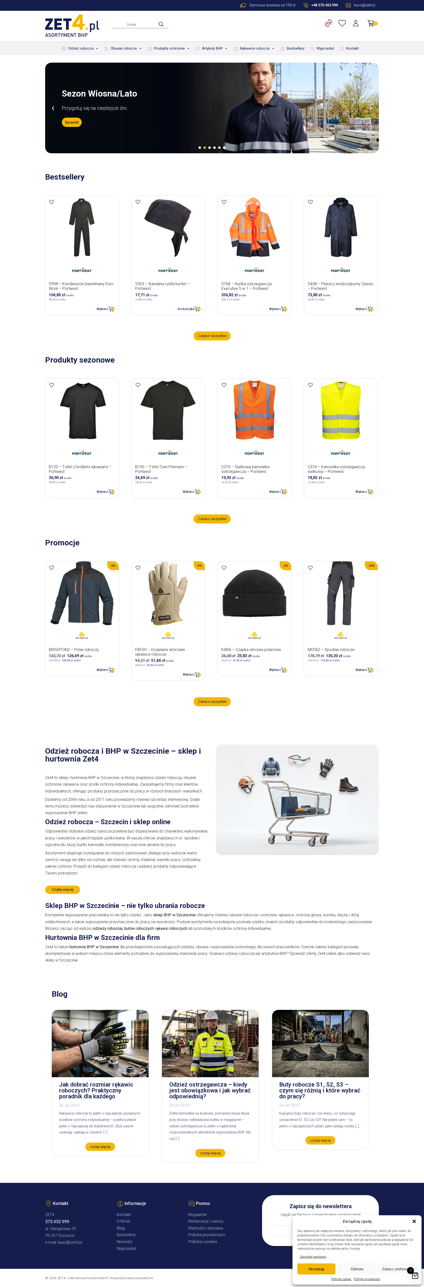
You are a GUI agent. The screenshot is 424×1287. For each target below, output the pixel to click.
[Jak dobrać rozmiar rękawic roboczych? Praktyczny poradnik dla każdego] (100, 1076)
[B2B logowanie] (329, 23)
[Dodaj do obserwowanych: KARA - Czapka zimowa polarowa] (224, 568)
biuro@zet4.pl (70, 1242)
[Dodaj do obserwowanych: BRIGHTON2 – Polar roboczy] (51, 568)
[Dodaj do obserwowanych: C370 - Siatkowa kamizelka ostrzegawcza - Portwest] (224, 385)
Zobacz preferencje (397, 1269)
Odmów (357, 1269)
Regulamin (197, 1214)
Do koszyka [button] (186, 309)
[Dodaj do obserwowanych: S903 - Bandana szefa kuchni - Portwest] (138, 202)
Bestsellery (296, 48)
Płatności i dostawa (205, 1228)
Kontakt (352, 48)
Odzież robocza (80, 48)
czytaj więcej (100, 1147)
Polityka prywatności (367, 1279)
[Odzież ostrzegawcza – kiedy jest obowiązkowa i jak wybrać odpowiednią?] (210, 1076)
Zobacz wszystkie (212, 336)
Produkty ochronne (169, 48)
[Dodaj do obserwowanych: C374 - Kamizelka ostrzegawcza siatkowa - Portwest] (310, 385)
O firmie (123, 1221)
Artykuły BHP (212, 48)
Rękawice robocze (255, 48)
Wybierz (102, 309)
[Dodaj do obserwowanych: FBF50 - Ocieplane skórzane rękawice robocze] (138, 568)
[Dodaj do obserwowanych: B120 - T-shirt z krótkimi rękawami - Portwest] (51, 385)
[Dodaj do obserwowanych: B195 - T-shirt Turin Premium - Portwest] (138, 385)
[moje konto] (356, 23)
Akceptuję (316, 1269)
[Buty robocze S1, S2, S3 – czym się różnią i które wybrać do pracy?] (320, 1076)
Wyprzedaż (325, 48)
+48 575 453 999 (324, 5)
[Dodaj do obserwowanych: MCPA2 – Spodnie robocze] (310, 568)
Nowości (124, 1241)
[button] (414, 1221)
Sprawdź (72, 122)
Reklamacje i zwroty (206, 1221)
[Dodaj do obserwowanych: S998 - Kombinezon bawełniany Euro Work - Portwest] (51, 202)
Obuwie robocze (124, 48)
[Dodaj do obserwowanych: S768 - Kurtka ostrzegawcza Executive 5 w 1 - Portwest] (224, 202)
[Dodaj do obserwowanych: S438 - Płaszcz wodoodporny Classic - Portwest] (310, 202)
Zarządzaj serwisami (313, 1257)
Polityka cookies (341, 1279)
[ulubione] (343, 23)
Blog (121, 1228)
